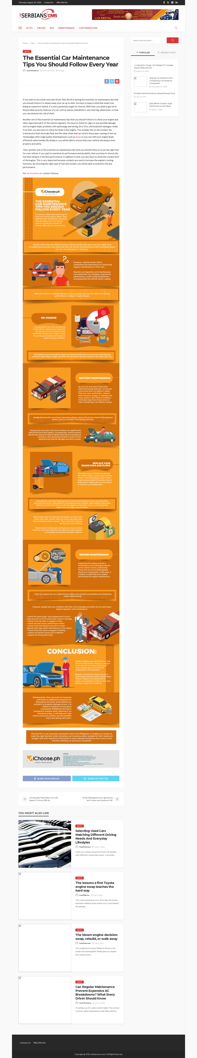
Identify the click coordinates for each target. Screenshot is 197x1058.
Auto (29, 28)
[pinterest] (172, 2)
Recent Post (168, 52)
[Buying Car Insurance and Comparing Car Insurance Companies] (140, 82)
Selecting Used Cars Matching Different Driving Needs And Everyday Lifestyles (95, 836)
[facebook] (164, 2)
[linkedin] (177, 2)
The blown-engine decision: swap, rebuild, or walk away (96, 936)
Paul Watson (84, 895)
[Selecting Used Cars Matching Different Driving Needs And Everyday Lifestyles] (44, 844)
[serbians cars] (38, 14)
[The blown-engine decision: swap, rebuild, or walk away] (44, 948)
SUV (52, 28)
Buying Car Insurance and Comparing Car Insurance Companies (160, 80)
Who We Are (62, 2)
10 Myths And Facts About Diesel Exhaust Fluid (154, 93)
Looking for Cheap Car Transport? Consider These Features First (153, 66)
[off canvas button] (20, 28)
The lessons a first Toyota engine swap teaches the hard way (94, 886)
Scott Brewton (33, 70)
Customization (88, 28)
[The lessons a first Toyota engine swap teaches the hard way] (44, 896)
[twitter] (168, 2)
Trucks (41, 28)
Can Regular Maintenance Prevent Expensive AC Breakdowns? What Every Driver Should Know (95, 992)
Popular (144, 52)
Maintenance (66, 28)
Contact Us (48, 2)
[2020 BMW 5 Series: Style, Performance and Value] (140, 107)
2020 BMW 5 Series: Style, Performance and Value (160, 104)
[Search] (176, 28)
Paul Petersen (85, 847)
